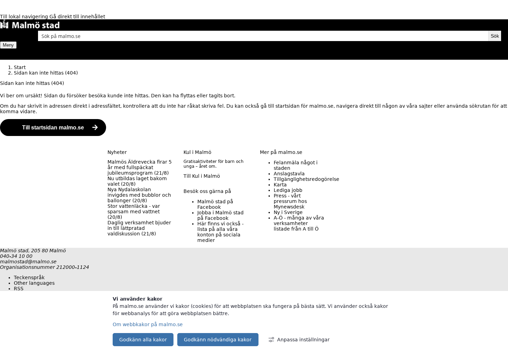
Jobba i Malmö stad (220, 215)
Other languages (34, 283)
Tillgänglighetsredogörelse (306, 179)
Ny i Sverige (288, 212)
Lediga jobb (288, 190)
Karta (280, 184)
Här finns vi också (220, 232)
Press (290, 201)
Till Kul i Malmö (202, 176)
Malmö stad (215, 204)
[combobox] (263, 36)
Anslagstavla (289, 173)
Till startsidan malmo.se (53, 127)
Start (20, 67)
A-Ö (299, 223)
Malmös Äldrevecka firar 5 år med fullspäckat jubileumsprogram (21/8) (139, 167)
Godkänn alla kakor (143, 339)
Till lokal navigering (24, 16)
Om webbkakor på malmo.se (148, 324)
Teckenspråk (29, 277)
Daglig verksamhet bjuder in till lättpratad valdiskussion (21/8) (139, 228)
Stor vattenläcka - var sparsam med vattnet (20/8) (133, 211)
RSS (18, 288)
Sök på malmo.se (12, 35)
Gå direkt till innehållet (77, 16)
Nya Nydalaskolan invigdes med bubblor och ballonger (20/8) (139, 195)
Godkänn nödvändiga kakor (218, 339)
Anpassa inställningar (303, 339)
